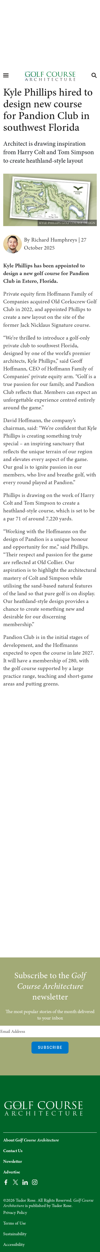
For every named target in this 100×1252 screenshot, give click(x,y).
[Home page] (50, 76)
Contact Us (12, 1151)
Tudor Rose (61, 1206)
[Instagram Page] (34, 1182)
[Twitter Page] (15, 1182)
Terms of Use (14, 1223)
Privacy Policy (15, 1213)
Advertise (11, 1172)
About (31, 1140)
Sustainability (14, 1234)
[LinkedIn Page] (25, 1182)
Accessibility (14, 1244)
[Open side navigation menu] (6, 75)
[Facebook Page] (6, 1182)
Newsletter (12, 1161)
